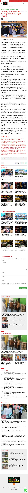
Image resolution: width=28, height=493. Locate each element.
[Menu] (2, 3)
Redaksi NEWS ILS (17, 487)
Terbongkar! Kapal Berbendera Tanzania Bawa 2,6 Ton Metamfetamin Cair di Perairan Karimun (13, 142)
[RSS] (14, 484)
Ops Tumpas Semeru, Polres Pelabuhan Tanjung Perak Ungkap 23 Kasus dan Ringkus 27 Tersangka (13, 139)
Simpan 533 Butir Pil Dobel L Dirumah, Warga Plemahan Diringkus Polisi (13, 388)
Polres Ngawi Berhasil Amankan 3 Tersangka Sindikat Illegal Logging (13, 158)
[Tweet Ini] (18, 163)
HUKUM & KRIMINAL (5, 9)
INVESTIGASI (12, 9)
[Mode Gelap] (24, 3)
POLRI (16, 9)
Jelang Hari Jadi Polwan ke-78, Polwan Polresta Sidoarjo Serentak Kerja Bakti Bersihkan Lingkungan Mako (17, 454)
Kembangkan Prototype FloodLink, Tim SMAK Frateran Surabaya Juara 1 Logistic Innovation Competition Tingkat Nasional (21, 363)
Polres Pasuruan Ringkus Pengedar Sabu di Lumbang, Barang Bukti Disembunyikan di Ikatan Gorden (12, 431)
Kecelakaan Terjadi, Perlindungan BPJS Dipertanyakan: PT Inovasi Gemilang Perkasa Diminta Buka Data (13, 151)
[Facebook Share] (16, 163)
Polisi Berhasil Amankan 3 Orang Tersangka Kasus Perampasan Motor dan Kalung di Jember (15, 379)
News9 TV (24, 487)
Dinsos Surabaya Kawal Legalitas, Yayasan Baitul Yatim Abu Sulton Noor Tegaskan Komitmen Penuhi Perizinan (17, 319)
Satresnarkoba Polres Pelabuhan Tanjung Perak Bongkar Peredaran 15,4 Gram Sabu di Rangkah (13, 427)
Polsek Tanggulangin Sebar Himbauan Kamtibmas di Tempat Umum (15, 397)
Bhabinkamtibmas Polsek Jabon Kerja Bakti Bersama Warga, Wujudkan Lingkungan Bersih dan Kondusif (16, 466)
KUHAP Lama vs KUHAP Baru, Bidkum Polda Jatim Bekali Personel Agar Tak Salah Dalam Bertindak (13, 148)
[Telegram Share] (23, 163)
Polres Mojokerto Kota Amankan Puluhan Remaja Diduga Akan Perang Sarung (14, 393)
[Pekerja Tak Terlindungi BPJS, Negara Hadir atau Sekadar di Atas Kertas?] (21, 198)
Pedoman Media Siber (6, 487)
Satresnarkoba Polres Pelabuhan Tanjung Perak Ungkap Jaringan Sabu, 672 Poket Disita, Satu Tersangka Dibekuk (13, 145)
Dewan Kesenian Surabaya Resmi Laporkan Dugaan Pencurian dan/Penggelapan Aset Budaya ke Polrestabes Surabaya (13, 440)
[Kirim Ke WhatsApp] (26, 163)
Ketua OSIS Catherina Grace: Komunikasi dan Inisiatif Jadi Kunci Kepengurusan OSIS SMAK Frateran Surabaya (6, 363)
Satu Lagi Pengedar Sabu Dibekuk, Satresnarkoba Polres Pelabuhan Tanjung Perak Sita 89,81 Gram (13, 422)
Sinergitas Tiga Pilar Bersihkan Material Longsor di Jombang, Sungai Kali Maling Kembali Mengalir (15, 383)
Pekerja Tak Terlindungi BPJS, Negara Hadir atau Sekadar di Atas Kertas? (13, 154)
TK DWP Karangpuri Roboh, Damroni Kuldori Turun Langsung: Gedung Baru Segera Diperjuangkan (13, 315)
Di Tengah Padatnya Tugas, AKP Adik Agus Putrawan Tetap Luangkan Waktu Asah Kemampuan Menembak (17, 460)
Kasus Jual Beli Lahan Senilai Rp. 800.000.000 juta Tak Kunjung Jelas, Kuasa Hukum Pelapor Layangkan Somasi (13, 436)
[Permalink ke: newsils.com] (2, 18)
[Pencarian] (26, 3)
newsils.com (6, 18)
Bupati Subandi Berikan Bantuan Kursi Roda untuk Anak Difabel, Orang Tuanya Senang (17, 325)
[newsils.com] (5, 3)
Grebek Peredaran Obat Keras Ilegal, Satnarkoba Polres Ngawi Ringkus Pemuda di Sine (13, 445)
